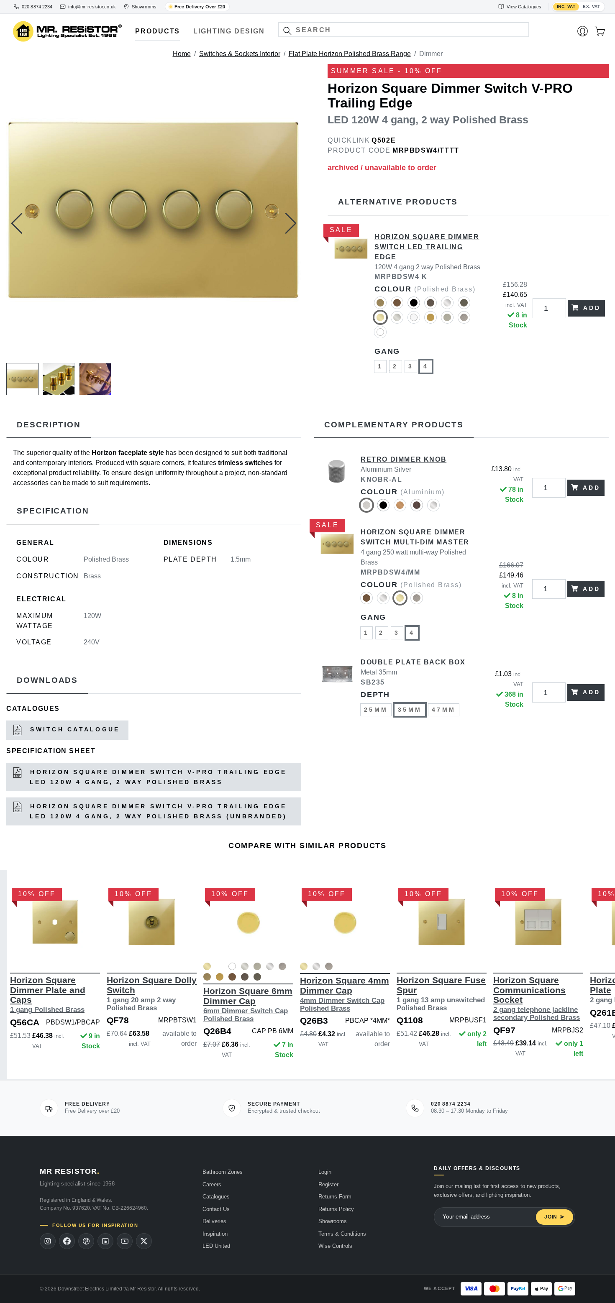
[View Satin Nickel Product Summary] (257, 967)
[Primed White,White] (219, 966)
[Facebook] (67, 1241)
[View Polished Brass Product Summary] (207, 967)
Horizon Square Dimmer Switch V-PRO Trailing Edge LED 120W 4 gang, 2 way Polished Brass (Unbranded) (157, 811)
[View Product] (55, 922)
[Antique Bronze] (397, 306)
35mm (410, 709)
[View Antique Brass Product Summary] (207, 978)
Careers (211, 1184)
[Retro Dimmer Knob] (337, 488)
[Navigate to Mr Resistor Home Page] (67, 31)
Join (550, 1217)
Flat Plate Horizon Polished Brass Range (350, 53)
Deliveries (214, 1221)
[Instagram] (48, 1241)
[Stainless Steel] (464, 320)
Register (328, 1184)
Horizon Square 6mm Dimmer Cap (247, 1004)
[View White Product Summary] (232, 967)
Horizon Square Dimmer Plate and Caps (47, 994)
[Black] (414, 306)
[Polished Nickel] (397, 320)
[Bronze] (417, 508)
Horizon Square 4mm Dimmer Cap (344, 994)
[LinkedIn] (105, 1241)
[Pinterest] (86, 1241)
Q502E (384, 140)
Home (182, 53)
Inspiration (215, 1234)
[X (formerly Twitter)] (144, 1241)
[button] (287, 31)
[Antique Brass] (380, 306)
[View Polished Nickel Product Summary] (245, 967)
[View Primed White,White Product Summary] (219, 967)
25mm (376, 709)
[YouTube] (125, 1241)
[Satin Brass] (430, 320)
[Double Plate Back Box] (337, 692)
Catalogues (216, 1196)
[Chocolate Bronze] (430, 306)
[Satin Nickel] (447, 320)
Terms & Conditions (342, 1234)
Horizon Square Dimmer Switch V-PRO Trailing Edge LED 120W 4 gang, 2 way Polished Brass (157, 777)
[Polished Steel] (270, 966)
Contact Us (216, 1209)
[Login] (582, 31)
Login (324, 1172)
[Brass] (400, 508)
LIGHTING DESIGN (229, 31)
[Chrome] (447, 306)
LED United (216, 1246)
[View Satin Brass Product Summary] (219, 978)
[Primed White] (414, 320)
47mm (444, 709)
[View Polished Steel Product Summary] (270, 967)
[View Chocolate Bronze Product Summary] (245, 978)
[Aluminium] (366, 508)
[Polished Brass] (380, 320)
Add (592, 307)
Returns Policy (336, 1209)
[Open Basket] (599, 31)
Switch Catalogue (73, 729)
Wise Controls (335, 1246)
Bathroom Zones (222, 1172)
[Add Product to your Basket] (15, 948)
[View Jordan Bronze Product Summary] (257, 978)
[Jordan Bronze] (464, 306)
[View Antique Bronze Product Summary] (232, 978)
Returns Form (334, 1196)
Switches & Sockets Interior (239, 53)
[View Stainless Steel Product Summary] (282, 967)
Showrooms (332, 1221)
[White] (380, 335)
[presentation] (16, 223)
